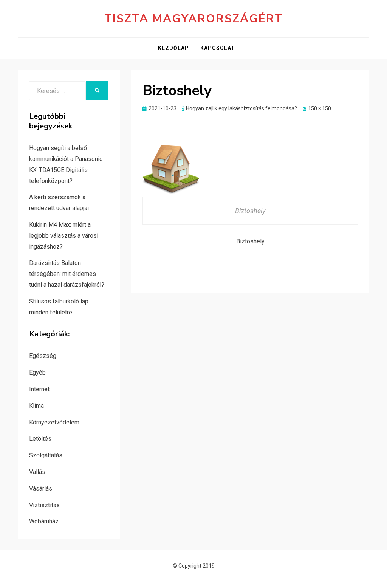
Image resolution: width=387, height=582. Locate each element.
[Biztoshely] (170, 168)
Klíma (36, 405)
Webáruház (44, 521)
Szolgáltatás (45, 455)
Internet (39, 389)
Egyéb (37, 372)
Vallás (37, 471)
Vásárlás (40, 488)
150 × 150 (319, 108)
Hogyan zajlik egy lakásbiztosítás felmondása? (241, 108)
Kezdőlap (173, 48)
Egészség (42, 355)
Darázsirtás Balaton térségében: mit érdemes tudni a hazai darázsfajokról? (66, 273)
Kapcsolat (217, 48)
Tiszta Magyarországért (193, 18)
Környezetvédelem (54, 422)
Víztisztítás (44, 505)
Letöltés (40, 438)
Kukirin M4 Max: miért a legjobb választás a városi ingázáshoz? (63, 235)
